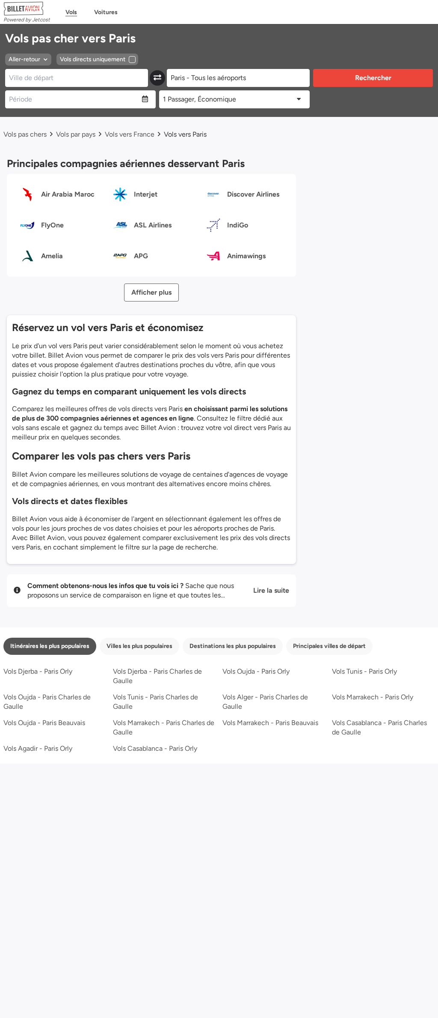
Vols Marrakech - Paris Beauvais (270, 723)
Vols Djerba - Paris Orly (37, 671)
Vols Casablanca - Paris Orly (155, 748)
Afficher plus (151, 292)
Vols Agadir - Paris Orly (37, 748)
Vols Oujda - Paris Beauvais (44, 723)
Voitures (106, 12)
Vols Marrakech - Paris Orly (372, 697)
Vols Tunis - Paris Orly (364, 671)
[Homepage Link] (26, 8)
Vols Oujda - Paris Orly (256, 671)
